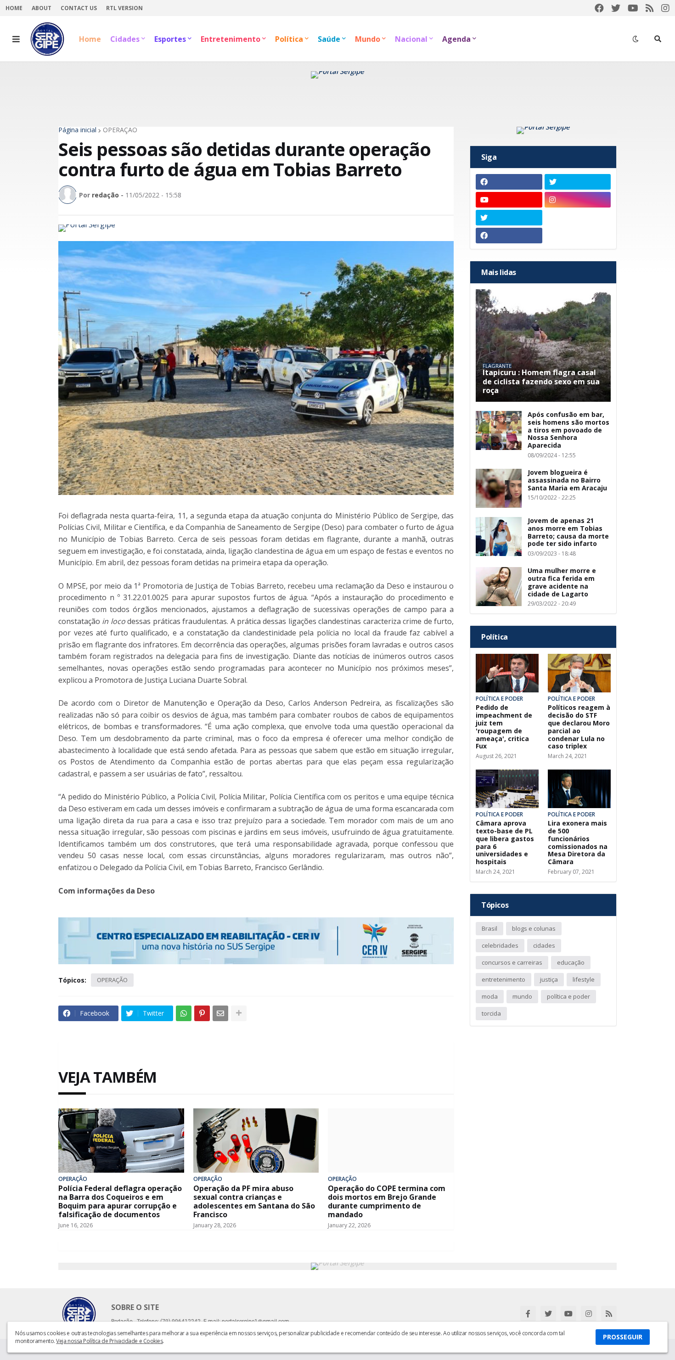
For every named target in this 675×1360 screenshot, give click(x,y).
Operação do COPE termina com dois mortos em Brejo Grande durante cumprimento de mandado (386, 1202)
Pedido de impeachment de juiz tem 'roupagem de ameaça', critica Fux (504, 727)
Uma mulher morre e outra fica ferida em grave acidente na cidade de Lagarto (562, 582)
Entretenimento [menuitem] (230, 39)
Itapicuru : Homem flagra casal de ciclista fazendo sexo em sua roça (541, 381)
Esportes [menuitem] (170, 39)
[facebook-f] (528, 1313)
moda (490, 996)
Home (14, 8)
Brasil (489, 928)
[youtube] (633, 8)
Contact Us (79, 8)
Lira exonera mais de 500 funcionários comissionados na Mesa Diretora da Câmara (578, 843)
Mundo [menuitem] (367, 39)
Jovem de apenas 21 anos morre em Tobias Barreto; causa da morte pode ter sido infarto (568, 532)
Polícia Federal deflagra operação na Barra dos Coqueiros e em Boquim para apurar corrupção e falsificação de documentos (120, 1202)
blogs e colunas (534, 928)
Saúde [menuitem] (329, 39)
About (41, 8)
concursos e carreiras (512, 962)
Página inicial (77, 130)
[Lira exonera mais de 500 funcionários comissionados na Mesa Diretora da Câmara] (579, 789)
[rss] (650, 8)
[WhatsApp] (183, 1013)
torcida (491, 1013)
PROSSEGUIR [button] (622, 1336)
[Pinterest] (202, 1013)
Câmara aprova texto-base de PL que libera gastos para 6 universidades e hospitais (505, 843)
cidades (544, 945)
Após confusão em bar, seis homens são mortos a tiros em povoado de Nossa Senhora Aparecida (568, 430)
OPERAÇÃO (120, 130)
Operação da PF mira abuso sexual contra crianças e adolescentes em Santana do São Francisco (254, 1202)
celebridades (500, 945)
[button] (16, 39)
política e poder (568, 996)
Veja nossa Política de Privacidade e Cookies (109, 1341)
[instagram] (665, 8)
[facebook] (599, 8)
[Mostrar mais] (239, 1013)
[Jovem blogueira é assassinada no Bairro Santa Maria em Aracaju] (499, 488)
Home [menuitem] (90, 39)
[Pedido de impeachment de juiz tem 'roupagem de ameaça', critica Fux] (507, 673)
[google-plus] (578, 217)
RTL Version (124, 8)
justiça (549, 979)
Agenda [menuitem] (456, 39)
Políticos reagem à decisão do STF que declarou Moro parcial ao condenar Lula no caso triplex (579, 727)
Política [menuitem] (289, 39)
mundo (522, 996)
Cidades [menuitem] (125, 39)
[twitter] (615, 8)
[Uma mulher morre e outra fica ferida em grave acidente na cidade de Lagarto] (499, 586)
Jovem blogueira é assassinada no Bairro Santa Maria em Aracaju (567, 480)
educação (571, 962)
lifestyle (584, 979)
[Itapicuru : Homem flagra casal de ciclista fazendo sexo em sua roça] (543, 345)
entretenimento (503, 979)
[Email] (220, 1013)
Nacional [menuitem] (411, 39)
